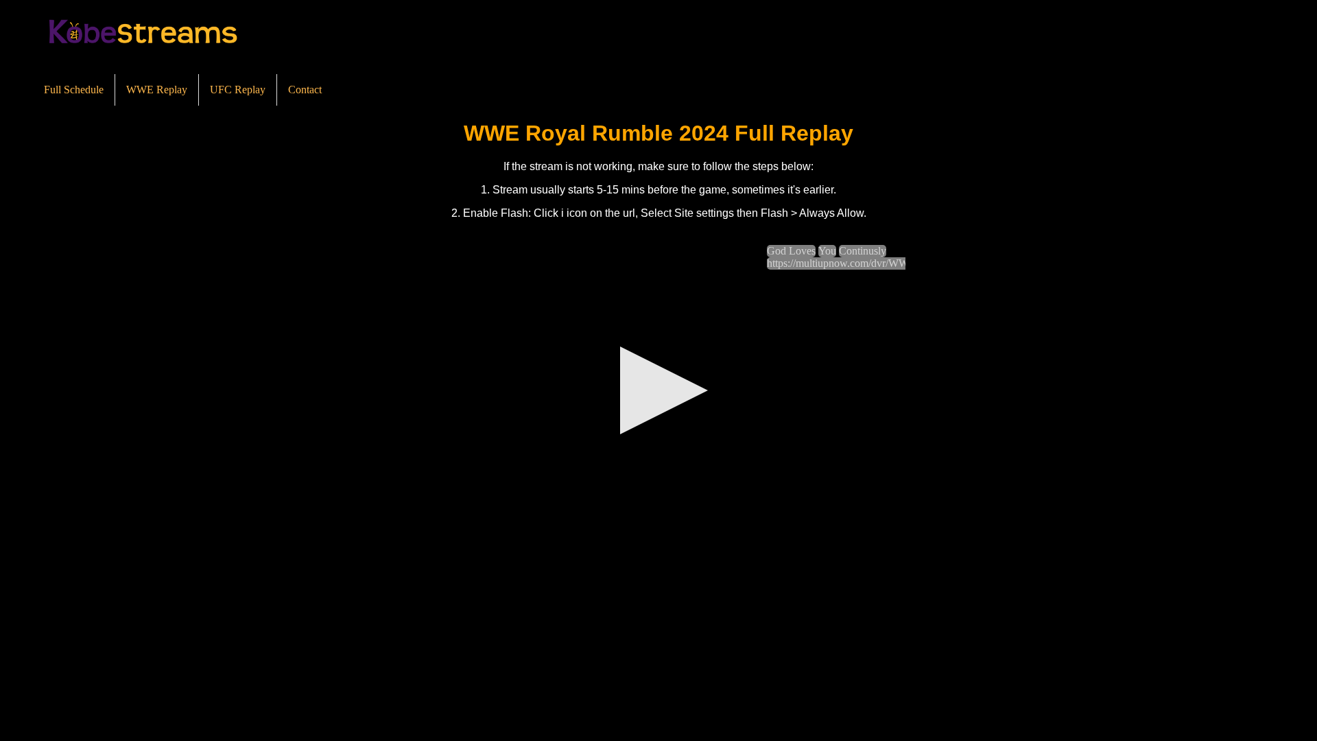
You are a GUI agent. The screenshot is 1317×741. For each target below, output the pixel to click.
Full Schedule (74, 89)
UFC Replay (237, 89)
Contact (305, 89)
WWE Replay (156, 89)
